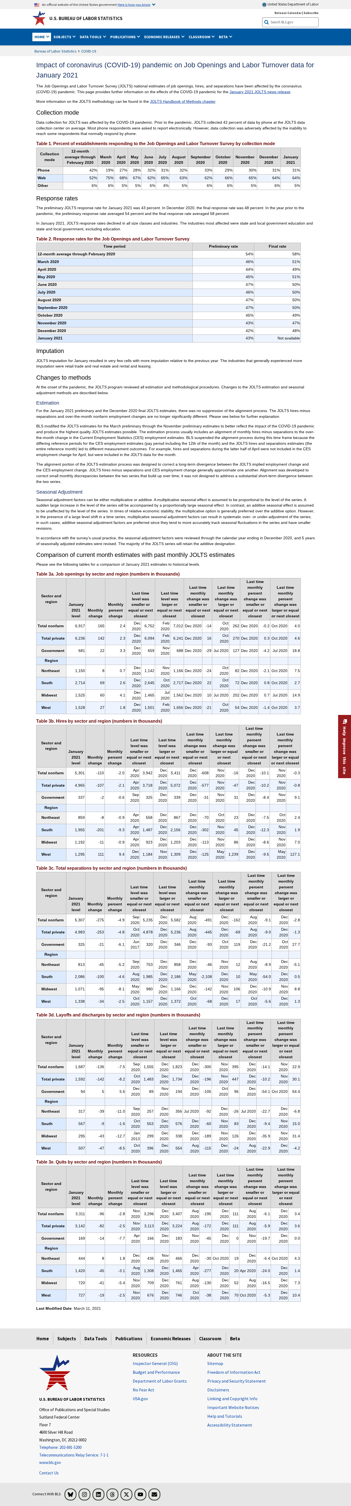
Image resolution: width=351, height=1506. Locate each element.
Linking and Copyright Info (232, 1398)
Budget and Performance (156, 1372)
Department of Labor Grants (160, 1381)
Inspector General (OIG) (155, 1363)
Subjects (66, 1339)
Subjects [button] (62, 36)
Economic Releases (171, 1339)
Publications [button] (123, 36)
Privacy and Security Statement (236, 1381)
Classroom (210, 1339)
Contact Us (49, 1472)
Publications (128, 1339)
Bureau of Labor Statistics (56, 51)
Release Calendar (288, 13)
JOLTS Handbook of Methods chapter (182, 101)
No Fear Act (143, 1389)
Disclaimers (218, 1389)
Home (42, 1339)
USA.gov (140, 1398)
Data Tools (95, 1339)
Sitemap (215, 1363)
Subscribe (311, 13)
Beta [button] (223, 36)
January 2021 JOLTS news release (260, 92)
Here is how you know (134, 4)
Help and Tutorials (224, 1416)
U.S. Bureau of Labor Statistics (86, 18)
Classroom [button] (200, 36)
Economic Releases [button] (162, 36)
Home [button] (40, 36)
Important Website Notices (233, 1407)
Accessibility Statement (229, 1425)
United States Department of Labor (293, 4)
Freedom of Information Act (234, 1372)
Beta (235, 1339)
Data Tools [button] (91, 36)
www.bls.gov (50, 1462)
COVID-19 (88, 51)
